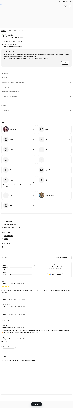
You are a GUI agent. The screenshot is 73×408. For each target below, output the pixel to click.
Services (3, 30)
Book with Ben (54, 139)
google (6, 238)
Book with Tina (54, 182)
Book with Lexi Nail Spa (54, 195)
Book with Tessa (19, 182)
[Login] (69, 6)
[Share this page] (65, 6)
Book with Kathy (54, 159)
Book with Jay (54, 149)
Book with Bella (19, 139)
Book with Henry (19, 205)
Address (21, 30)
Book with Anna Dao (19, 129)
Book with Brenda (19, 149)
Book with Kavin (19, 170)
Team (9, 30)
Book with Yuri (19, 195)
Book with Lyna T (54, 170)
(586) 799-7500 (67, 1)
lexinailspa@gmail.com (11, 224)
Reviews (15, 30)
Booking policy (8, 235)
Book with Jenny (19, 159)
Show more (4, 292)
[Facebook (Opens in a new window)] (2, 247)
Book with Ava (54, 129)
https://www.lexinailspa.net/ (12, 227)
